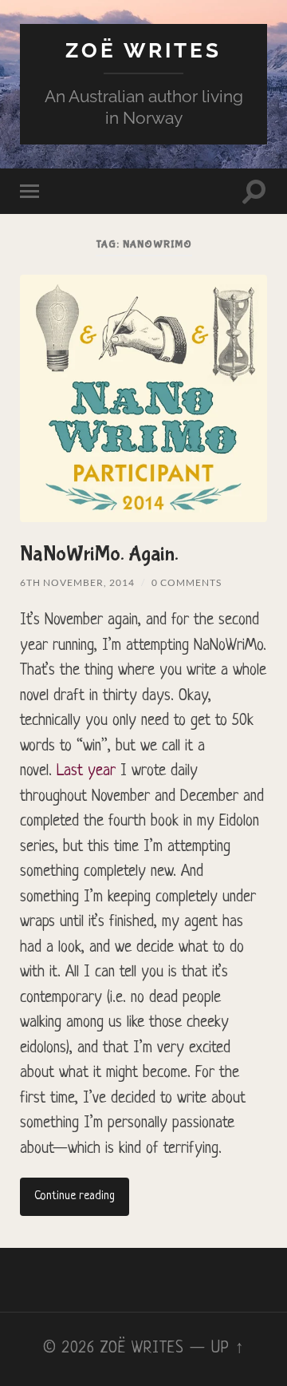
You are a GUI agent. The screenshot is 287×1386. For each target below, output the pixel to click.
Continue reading (74, 1196)
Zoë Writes (143, 50)
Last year (86, 771)
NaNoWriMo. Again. (99, 554)
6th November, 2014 (77, 582)
